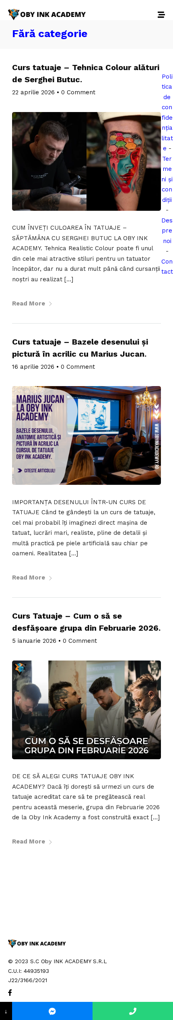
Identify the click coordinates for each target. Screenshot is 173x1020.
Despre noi (167, 231)
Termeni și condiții (167, 179)
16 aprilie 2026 (33, 366)
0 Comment (78, 92)
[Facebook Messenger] (52, 1011)
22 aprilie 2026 (33, 92)
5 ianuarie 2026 (34, 640)
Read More (28, 303)
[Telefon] (133, 1011)
